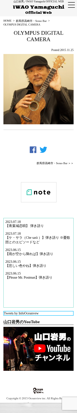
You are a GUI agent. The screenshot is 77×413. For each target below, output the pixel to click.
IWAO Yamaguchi (38, 10)
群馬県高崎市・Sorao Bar (31, 21)
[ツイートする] (43, 150)
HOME (7, 20)
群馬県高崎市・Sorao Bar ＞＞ (55, 163)
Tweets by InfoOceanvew (21, 313)
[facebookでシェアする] (33, 150)
